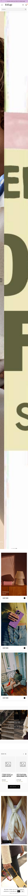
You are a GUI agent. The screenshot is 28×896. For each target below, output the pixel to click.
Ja (18, 891)
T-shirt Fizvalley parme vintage (7, 775)
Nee (23, 891)
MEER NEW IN (13, 786)
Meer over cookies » (14, 893)
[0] (26, 4)
